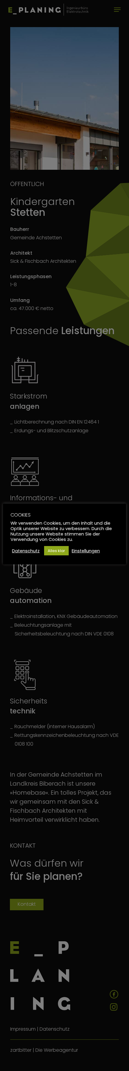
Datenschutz (26, 551)
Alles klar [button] (56, 551)
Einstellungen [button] (86, 551)
